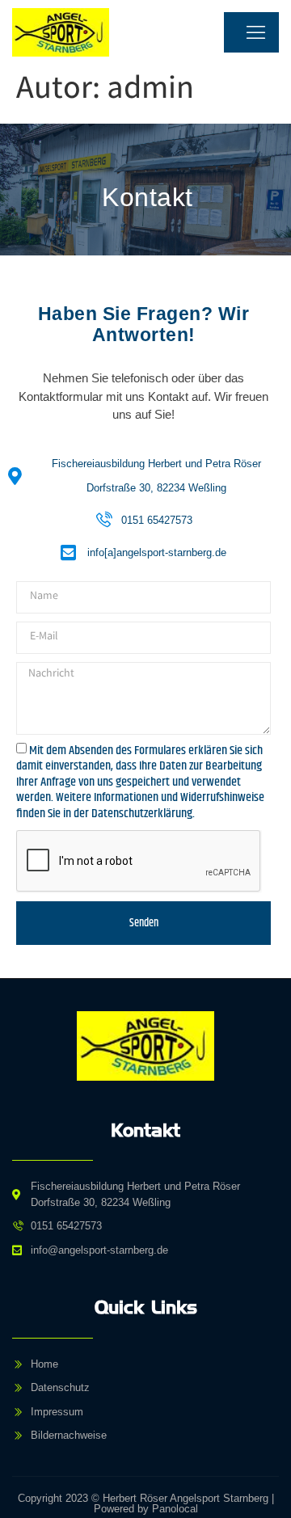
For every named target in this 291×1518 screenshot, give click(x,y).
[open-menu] (251, 32)
